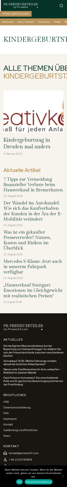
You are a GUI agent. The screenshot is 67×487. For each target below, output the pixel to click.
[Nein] (62, 476)
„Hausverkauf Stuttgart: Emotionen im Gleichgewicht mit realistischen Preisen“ (33, 290)
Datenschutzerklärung (38, 481)
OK (19, 481)
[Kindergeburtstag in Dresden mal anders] (33, 111)
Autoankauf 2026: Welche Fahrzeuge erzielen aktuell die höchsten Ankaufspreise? (30, 362)
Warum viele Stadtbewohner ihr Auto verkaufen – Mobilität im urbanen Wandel (32, 371)
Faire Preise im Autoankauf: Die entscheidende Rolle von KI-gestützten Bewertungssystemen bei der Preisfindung (33, 381)
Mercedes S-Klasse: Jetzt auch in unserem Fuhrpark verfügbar (32, 267)
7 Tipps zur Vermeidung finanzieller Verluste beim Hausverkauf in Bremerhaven (33, 185)
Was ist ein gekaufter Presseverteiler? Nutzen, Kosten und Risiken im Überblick (27, 240)
